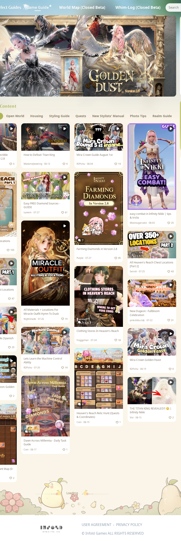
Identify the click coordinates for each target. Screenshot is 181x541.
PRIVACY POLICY (129, 524)
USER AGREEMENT (96, 524)
